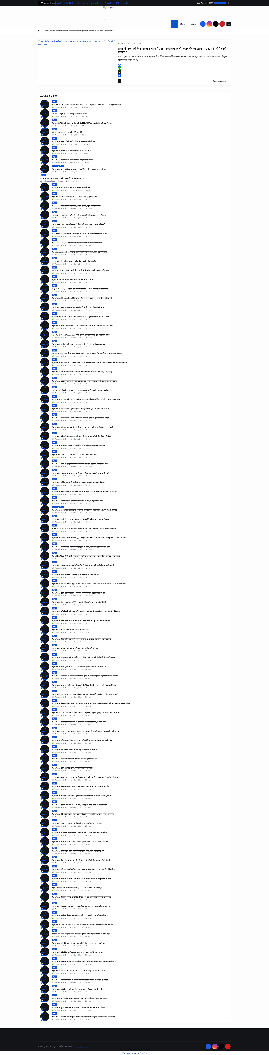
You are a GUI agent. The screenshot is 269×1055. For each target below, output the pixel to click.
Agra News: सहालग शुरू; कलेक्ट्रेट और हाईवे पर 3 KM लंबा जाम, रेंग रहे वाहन (77, 823)
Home (183, 24)
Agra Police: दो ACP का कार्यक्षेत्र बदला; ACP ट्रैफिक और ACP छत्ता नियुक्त (77, 888)
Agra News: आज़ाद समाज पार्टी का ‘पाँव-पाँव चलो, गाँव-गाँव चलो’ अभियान (75, 648)
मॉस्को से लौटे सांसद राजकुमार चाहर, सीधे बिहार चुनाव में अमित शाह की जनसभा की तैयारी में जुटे (81, 934)
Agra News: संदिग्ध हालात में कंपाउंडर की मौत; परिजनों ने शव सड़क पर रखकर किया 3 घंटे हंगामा (82, 740)
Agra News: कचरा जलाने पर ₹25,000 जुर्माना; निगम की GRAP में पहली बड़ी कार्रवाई (78, 307)
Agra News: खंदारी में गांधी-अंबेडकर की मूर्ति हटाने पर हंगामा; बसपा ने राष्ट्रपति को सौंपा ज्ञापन (81, 547)
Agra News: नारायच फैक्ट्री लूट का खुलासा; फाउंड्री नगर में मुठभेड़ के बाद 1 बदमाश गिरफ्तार (81, 409)
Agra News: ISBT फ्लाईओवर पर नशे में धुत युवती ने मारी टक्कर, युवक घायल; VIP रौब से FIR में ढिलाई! (84, 510)
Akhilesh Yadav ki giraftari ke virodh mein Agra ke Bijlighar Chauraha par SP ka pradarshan (92, 3)
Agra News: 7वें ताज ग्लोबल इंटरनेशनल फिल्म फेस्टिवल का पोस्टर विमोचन (75, 574)
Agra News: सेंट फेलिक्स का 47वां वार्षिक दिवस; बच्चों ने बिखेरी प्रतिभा (74, 261)
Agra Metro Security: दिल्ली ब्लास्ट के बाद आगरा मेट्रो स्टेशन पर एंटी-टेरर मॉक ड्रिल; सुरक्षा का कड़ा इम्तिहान (87, 353)
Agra (193, 24)
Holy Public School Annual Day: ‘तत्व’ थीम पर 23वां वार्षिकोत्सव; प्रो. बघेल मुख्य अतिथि (80, 335)
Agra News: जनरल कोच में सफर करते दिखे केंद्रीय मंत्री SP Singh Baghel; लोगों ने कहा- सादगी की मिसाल (86, 713)
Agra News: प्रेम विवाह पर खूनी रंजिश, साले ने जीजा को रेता (71, 187)
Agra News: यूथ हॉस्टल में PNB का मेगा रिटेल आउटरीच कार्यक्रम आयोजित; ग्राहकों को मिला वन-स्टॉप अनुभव (86, 399)
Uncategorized (58, 166)
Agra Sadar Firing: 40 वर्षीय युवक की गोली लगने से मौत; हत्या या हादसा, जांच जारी (78, 224)
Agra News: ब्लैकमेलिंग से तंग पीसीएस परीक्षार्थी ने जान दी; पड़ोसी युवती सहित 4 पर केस (79, 832)
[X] (173, 72)
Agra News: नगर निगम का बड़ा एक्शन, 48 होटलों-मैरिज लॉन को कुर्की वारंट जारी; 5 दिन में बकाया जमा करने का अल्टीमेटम (89, 362)
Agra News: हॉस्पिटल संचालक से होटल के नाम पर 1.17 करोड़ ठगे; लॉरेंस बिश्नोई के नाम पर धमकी (82, 427)
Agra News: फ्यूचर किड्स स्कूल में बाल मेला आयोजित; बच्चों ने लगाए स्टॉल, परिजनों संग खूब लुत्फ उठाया (84, 381)
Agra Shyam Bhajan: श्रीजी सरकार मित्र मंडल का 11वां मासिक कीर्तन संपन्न (77, 243)
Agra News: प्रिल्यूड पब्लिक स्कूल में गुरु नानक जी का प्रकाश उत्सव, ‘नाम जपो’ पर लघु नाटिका (81, 795)
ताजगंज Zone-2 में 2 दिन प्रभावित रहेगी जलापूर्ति (67, 132)
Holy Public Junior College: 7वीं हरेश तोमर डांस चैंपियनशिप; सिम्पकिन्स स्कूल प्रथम (79, 233)
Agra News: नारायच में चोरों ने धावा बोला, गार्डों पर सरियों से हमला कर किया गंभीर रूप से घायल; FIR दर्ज (84, 491)
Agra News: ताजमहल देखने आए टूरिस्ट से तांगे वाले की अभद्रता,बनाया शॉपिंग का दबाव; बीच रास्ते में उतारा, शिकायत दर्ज (89, 584)
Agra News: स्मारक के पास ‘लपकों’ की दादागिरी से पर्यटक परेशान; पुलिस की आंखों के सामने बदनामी (83, 565)
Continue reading (220, 81)
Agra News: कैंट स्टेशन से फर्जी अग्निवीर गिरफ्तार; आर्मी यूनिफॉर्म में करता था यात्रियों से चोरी (81, 860)
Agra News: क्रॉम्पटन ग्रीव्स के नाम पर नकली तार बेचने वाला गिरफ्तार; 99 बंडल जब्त (78, 722)
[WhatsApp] (173, 68)
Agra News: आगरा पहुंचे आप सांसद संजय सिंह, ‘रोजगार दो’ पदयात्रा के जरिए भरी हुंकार (79, 169)
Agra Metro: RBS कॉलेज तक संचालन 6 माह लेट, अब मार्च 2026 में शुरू (75, 455)
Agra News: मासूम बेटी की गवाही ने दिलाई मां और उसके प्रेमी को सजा (73, 141)
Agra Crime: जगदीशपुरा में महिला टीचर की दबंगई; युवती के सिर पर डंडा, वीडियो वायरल (79, 215)
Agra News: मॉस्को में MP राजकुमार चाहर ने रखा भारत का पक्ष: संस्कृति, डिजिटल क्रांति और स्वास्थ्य (83, 1017)
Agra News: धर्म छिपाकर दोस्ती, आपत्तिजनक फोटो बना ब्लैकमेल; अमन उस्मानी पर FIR (79, 482)
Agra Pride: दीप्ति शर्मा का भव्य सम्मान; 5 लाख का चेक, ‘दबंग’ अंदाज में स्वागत (76, 206)
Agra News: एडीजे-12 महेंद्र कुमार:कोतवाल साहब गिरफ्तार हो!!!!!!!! (73, 768)
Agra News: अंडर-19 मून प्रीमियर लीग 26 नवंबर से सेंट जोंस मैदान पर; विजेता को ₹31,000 (80, 464)
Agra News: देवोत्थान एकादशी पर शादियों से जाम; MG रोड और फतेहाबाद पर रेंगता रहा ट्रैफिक (81, 897)
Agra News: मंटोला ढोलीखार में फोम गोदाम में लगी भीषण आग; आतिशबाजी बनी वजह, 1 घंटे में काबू (82, 372)
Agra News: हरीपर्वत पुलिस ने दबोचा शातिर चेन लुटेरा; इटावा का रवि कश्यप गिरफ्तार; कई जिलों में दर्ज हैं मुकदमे (86, 611)
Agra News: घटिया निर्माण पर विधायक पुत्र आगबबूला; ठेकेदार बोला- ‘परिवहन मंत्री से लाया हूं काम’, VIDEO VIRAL (89, 537)
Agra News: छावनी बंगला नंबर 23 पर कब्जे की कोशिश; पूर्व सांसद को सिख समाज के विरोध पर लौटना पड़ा (84, 961)
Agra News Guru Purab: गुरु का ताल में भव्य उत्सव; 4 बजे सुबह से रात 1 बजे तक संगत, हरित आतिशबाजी (85, 777)
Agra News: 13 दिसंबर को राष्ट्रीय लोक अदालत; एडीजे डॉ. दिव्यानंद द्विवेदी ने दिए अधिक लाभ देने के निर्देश (85, 676)
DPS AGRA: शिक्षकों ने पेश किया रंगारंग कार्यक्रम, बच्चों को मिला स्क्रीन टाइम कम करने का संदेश (82, 390)
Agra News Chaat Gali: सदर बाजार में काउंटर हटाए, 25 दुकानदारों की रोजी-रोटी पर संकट (80, 316)
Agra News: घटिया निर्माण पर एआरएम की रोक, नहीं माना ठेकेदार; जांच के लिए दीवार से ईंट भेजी (81, 436)
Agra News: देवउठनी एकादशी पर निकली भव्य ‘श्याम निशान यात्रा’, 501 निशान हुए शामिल (80, 980)
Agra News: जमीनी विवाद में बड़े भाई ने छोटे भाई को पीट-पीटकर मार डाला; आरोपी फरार (79, 943)
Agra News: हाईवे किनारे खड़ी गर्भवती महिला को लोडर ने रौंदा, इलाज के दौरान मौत (77, 989)
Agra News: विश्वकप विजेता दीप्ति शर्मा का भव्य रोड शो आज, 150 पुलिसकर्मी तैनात (77, 501)
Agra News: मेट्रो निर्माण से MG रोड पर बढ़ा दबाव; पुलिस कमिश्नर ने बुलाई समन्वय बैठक (79, 998)
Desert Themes (82, 1046)
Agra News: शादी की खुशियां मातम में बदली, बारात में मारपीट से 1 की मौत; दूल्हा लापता (78, 344)
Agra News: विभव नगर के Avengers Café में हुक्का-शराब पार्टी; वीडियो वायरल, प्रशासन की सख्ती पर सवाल (86, 731)
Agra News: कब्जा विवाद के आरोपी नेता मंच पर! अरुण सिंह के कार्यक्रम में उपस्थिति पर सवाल (81, 620)
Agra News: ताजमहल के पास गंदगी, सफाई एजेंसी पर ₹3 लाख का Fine (62, 178)
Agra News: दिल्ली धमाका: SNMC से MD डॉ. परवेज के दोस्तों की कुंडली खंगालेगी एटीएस (80, 418)
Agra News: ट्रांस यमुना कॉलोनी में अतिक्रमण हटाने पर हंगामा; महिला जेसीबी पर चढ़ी (78, 593)
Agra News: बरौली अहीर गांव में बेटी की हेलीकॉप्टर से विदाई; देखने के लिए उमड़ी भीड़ (78, 851)
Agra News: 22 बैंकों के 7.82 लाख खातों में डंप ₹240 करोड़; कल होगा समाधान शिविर (78, 445)
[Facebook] (173, 65)
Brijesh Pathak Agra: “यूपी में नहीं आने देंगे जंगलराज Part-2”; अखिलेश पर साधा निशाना (80, 289)
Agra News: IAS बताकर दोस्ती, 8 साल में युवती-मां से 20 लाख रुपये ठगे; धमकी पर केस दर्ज (80, 473)
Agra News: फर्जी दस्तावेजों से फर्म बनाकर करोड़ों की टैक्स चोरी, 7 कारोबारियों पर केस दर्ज (80, 915)
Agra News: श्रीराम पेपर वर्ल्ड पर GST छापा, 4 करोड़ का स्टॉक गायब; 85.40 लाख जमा (79, 805)
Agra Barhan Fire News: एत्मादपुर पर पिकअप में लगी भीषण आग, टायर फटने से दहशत (79, 252)
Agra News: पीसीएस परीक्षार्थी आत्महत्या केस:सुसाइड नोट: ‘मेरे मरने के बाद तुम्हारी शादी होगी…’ (82, 786)
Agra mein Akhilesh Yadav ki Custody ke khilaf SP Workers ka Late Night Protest (82, 123)
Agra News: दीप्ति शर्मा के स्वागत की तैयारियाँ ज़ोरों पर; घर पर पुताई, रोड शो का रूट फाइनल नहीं (82, 639)
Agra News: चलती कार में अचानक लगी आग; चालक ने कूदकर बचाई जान (74, 759)
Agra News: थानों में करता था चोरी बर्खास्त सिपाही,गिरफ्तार (70, 630)
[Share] (173, 75)
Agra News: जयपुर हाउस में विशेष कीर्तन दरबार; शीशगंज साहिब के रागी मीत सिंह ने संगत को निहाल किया (84, 657)
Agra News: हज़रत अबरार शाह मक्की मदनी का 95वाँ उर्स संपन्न (72, 151)
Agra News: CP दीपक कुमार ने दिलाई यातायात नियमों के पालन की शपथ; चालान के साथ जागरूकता (83, 814)
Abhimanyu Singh (60, 107)
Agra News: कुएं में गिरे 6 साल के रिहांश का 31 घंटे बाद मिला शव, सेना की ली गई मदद (78, 1007)
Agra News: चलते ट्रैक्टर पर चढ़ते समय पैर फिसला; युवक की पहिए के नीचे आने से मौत (79, 667)
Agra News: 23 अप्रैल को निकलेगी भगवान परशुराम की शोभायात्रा (72, 160)
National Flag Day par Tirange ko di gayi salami (69, 114)
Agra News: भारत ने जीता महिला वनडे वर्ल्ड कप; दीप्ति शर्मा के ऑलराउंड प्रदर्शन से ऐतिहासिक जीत (82, 925)
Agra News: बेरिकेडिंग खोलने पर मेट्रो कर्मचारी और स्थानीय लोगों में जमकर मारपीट (78, 952)
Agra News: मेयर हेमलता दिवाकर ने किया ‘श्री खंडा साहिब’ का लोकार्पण (74, 749)
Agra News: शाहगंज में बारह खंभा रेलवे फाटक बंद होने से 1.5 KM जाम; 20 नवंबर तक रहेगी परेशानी (83, 326)
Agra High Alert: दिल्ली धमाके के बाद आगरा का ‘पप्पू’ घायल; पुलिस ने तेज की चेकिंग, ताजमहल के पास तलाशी (86, 556)
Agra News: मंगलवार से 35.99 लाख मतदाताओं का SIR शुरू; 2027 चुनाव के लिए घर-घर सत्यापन (82, 906)
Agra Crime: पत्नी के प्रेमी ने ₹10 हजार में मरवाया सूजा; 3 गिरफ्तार (73, 279)
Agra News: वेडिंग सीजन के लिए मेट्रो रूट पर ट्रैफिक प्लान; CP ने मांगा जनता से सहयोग (80, 842)
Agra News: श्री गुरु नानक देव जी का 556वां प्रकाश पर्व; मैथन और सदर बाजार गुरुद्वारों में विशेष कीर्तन (83, 869)
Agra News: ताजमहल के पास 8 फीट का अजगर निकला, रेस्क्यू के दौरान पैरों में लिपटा (78, 971)
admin (123, 43)
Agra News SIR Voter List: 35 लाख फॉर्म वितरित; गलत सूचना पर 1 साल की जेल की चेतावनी (82, 298)
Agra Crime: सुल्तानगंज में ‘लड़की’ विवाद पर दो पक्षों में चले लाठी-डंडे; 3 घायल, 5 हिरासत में (80, 270)
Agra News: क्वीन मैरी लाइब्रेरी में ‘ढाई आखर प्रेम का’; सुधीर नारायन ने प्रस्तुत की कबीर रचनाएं (82, 878)
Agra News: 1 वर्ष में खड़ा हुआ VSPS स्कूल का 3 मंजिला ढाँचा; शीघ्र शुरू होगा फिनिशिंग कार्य (81, 602)
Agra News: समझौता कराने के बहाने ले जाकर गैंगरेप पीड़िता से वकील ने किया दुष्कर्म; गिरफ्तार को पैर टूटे (84, 685)
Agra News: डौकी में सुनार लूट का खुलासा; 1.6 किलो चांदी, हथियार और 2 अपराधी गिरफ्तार (80, 519)
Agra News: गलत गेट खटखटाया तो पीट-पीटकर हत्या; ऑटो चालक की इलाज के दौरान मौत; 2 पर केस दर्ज (84, 694)
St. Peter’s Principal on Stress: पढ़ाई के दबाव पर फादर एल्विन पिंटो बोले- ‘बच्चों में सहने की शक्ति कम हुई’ (85, 528)
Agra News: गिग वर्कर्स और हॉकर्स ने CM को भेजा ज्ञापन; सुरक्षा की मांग (74, 197)
